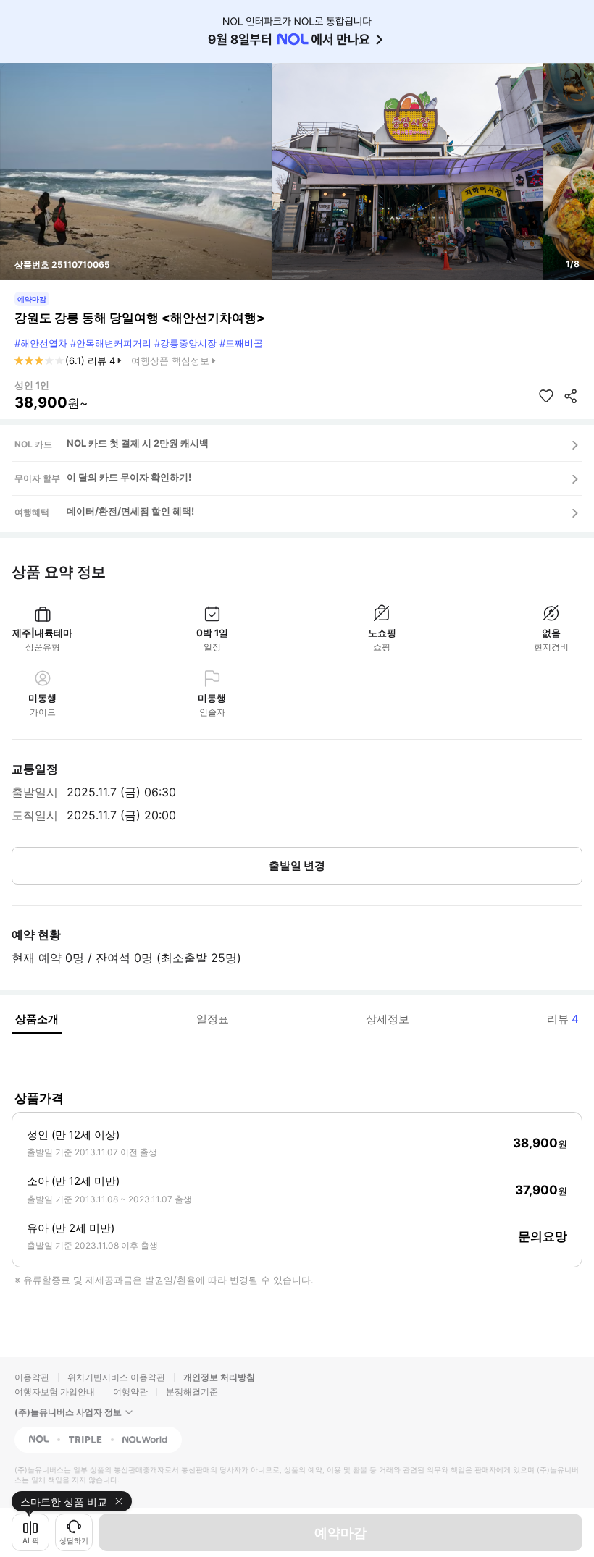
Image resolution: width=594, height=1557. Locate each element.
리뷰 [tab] (563, 1019)
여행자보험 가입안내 (54, 1391)
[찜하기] (546, 396)
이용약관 (31, 1377)
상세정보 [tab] (387, 1019)
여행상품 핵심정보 (170, 360)
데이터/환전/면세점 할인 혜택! (130, 511)
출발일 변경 (297, 865)
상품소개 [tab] (37, 1019)
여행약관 (130, 1391)
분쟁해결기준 (192, 1391)
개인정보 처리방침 (219, 1377)
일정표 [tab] (212, 1019)
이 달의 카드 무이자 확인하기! (129, 477)
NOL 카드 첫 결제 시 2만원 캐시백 (138, 443)
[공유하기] (571, 396)
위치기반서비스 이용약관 (116, 1377)
